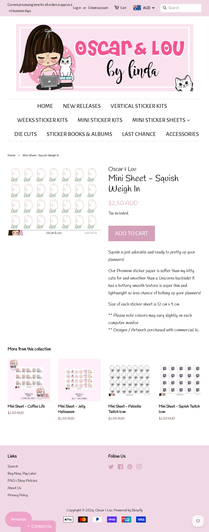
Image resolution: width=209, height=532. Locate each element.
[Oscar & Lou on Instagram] (139, 468)
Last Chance (139, 134)
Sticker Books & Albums (79, 134)
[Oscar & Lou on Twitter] (111, 468)
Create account (98, 8)
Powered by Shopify (128, 510)
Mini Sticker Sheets (159, 120)
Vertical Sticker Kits (139, 106)
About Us (14, 488)
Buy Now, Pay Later (22, 473)
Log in (77, 8)
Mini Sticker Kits (99, 120)
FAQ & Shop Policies (22, 480)
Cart (123, 8)
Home (45, 106)
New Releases (82, 106)
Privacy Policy (18, 495)
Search (13, 466)
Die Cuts (25, 134)
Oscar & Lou (103, 510)
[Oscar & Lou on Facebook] (120, 468)
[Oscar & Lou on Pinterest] (130, 468)
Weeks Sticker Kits (42, 120)
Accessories (182, 134)
